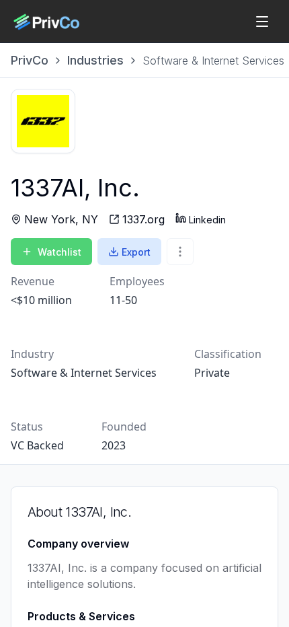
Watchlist (59, 252)
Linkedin (207, 219)
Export (136, 252)
